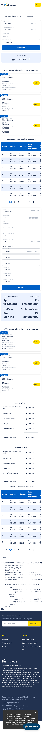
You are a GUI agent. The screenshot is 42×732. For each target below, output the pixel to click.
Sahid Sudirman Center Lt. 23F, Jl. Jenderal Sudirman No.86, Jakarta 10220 (18, 698)
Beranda (5, 640)
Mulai (38, 5)
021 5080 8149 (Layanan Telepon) (15, 706)
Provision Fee (6, 249)
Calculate (21, 48)
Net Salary (6, 21)
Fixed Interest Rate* (8, 227)
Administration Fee (8, 261)
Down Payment (7, 40)
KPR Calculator (29, 16)
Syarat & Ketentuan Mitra (31, 646)
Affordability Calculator (13, 16)
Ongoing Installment (8, 27)
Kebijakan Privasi (28, 640)
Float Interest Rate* (8, 239)
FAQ (23, 649)
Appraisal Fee (6, 255)
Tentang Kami (7, 643)
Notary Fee (6, 267)
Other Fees (6, 246)
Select (36, 83)
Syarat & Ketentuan (29, 643)
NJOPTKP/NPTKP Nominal (9, 279)
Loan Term (6, 33)
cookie (24, 714)
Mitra (4, 646)
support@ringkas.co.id (10, 703)
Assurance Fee (7, 273)
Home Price (6, 209)
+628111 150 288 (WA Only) (12, 709)
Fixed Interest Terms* (8, 233)
